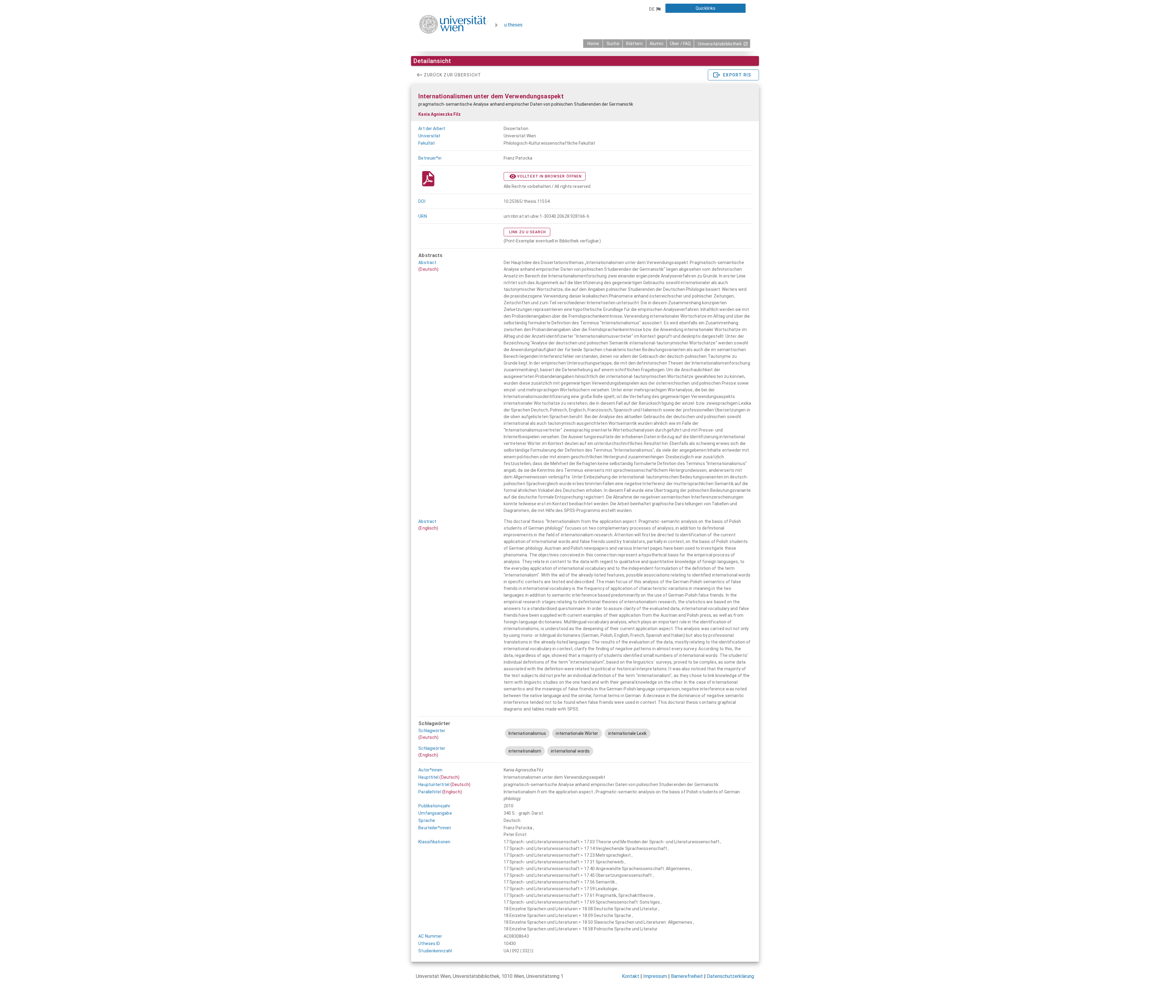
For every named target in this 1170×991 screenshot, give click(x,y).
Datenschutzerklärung (730, 976)
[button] (654, 9)
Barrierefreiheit (687, 976)
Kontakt (630, 976)
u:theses (513, 25)
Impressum (655, 976)
